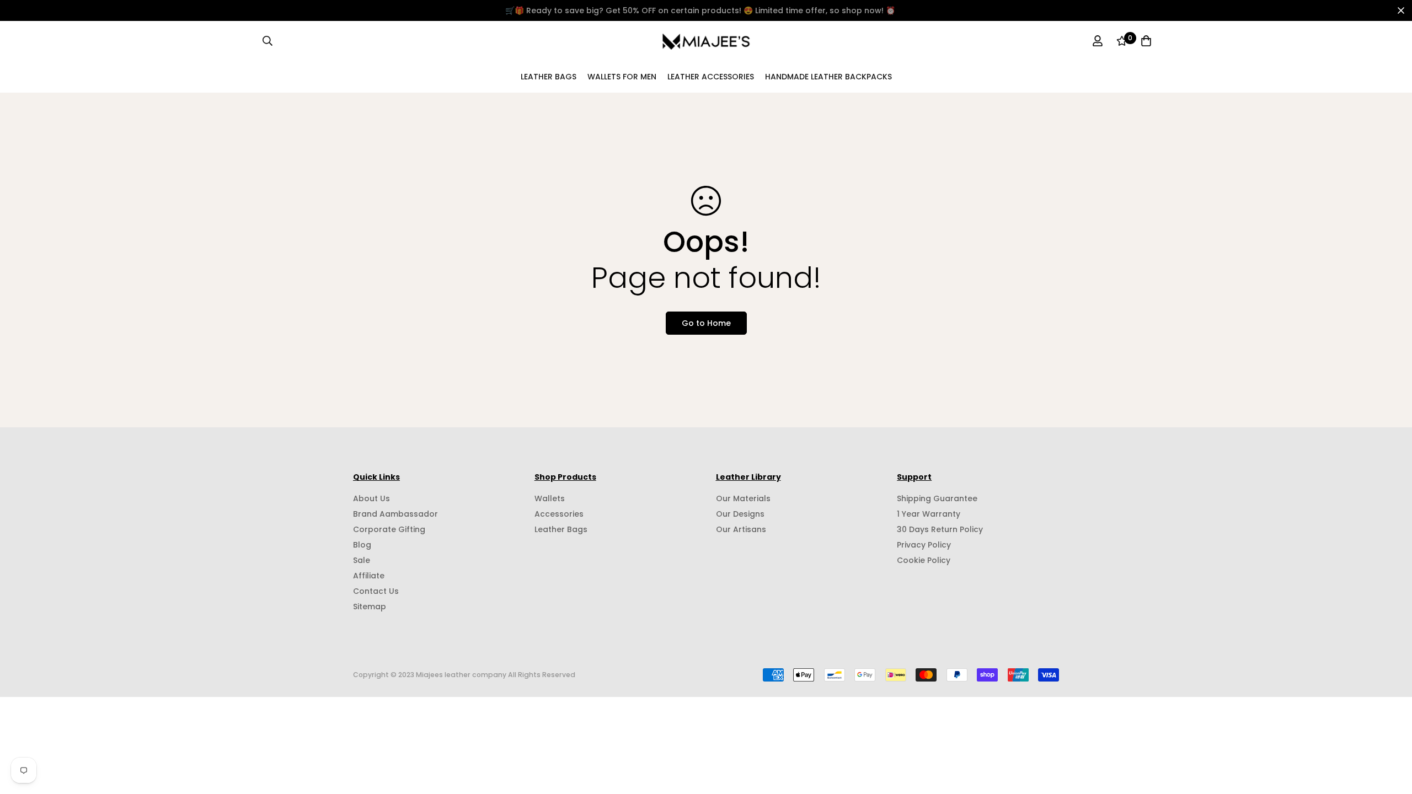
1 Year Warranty (928, 513)
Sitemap (369, 606)
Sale (361, 560)
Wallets (549, 498)
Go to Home (706, 323)
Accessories (559, 513)
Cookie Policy (923, 560)
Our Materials (743, 498)
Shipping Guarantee (937, 498)
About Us (371, 498)
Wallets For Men (621, 76)
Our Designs (740, 513)
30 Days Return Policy (940, 529)
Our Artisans (741, 529)
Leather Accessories (710, 76)
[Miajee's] (706, 41)
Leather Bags (548, 76)
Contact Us (376, 591)
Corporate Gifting (389, 529)
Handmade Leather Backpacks (828, 76)
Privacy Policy (924, 544)
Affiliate (368, 575)
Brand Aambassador (395, 513)
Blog (362, 544)
